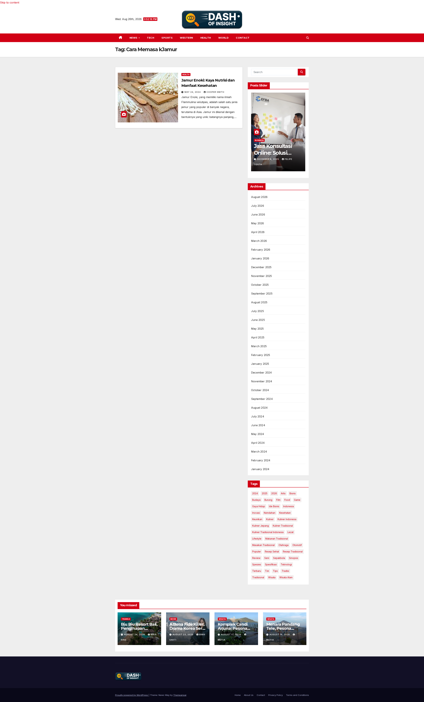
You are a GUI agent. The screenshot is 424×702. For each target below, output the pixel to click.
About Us (248, 695)
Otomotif (297, 545)
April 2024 (258, 442)
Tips (275, 570)
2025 (264, 493)
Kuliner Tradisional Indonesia (268, 532)
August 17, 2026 (231, 634)
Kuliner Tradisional (283, 525)
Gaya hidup (258, 506)
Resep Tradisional (293, 551)
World (223, 37)
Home (238, 695)
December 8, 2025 (268, 159)
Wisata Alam (285, 577)
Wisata (271, 577)
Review (256, 558)
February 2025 (260, 355)
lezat (290, 532)
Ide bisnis (274, 506)
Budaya (256, 499)
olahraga (284, 545)
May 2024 (257, 434)
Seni (266, 558)
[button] (307, 37)
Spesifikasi (271, 564)
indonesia (288, 506)
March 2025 (259, 346)
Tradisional (258, 577)
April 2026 (258, 232)
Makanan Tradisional (276, 538)
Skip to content (9, 2)
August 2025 (259, 302)
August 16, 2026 (280, 634)
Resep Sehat (272, 551)
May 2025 (257, 328)
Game (297, 499)
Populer (256, 551)
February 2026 (260, 249)
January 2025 (260, 363)
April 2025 (257, 337)
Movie (173, 619)
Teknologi (286, 564)
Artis (283, 493)
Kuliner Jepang (260, 525)
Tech (150, 37)
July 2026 (257, 205)
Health (205, 37)
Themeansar (179, 695)
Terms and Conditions (297, 695)
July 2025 (257, 311)
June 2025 (258, 320)
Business (259, 140)
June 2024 (258, 425)
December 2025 (261, 267)
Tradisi (285, 570)
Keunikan (257, 519)
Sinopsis (293, 558)
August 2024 (259, 407)
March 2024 (259, 451)
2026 (274, 493)
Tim (267, 570)
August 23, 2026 (183, 634)
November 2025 (261, 276)
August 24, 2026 (135, 634)
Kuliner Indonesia (287, 519)
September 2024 (262, 399)
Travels (126, 619)
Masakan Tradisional (263, 545)
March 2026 (259, 241)
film (278, 499)
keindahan (269, 512)
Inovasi (256, 512)
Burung (268, 499)
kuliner (270, 519)
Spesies (256, 564)
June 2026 (258, 214)
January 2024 (260, 469)
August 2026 (259, 197)
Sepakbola (279, 558)
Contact (243, 37)
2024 (255, 493)
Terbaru (256, 570)
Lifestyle (256, 538)
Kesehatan (285, 512)
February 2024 (260, 460)
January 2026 (260, 258)
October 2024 (260, 390)
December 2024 (261, 372)
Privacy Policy (275, 695)
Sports (167, 37)
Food (287, 499)
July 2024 (257, 416)
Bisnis (293, 493)
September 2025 (261, 293)
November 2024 (261, 381)
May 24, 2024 (193, 92)
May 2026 (257, 223)
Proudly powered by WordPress (132, 695)
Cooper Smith (215, 92)
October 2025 (260, 284)
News (134, 37)
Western (186, 37)
